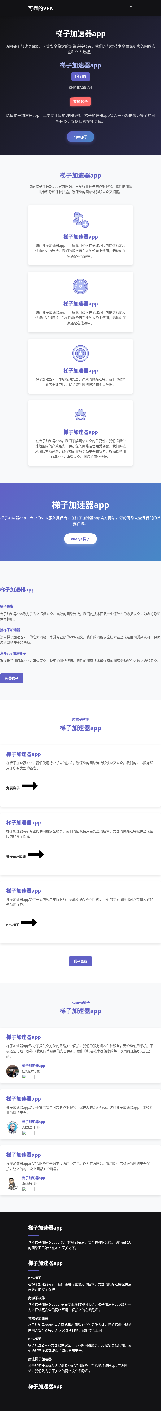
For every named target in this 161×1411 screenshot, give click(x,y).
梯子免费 (80, 961)
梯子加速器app (45, 1227)
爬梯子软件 (36, 1298)
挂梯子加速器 (38, 1318)
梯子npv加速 (16, 856)
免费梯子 (11, 678)
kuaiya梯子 (80, 539)
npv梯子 (80, 137)
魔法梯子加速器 (40, 1359)
